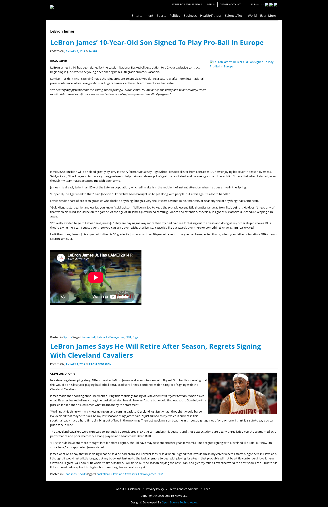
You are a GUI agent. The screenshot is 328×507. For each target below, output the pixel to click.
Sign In (210, 4)
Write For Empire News (187, 4)
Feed (207, 489)
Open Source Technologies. (180, 502)
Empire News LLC (175, 496)
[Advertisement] (164, 136)
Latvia (101, 337)
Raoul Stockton (100, 364)
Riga (135, 337)
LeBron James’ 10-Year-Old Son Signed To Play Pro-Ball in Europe (157, 42)
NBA (128, 337)
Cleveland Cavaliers (124, 474)
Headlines (70, 474)
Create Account (230, 4)
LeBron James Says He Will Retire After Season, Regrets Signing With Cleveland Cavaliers (155, 351)
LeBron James (115, 337)
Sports (67, 337)
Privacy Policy (155, 489)
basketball (88, 337)
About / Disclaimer (128, 489)
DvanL (93, 51)
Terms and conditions (184, 489)
